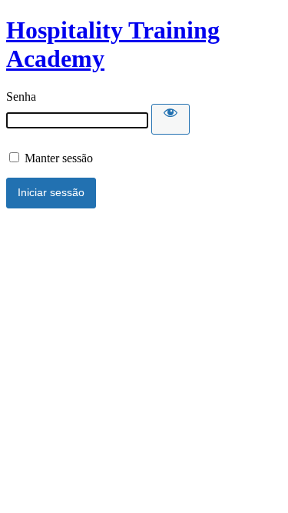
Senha (21, 96)
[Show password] (170, 119)
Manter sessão (57, 158)
